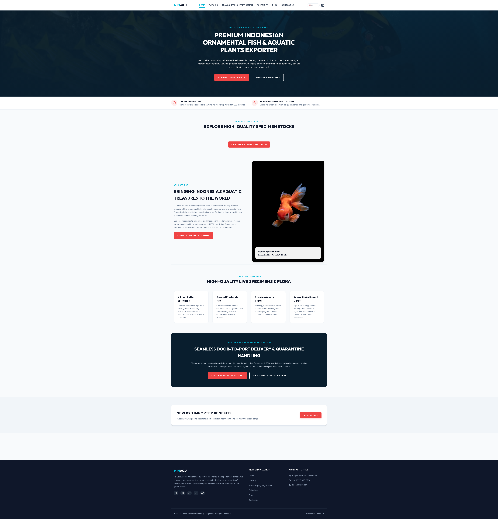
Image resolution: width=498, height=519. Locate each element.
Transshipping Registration (237, 5)
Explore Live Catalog (230, 77)
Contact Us (287, 5)
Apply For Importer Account (227, 375)
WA (202, 493)
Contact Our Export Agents (193, 235)
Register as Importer (268, 77)
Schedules (262, 5)
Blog (275, 5)
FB (176, 493)
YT (189, 493)
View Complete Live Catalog (247, 144)
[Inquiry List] (322, 5)
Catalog (213, 5)
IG (183, 493)
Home (202, 5)
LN (196, 493)
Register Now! (311, 415)
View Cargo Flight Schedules (269, 375)
